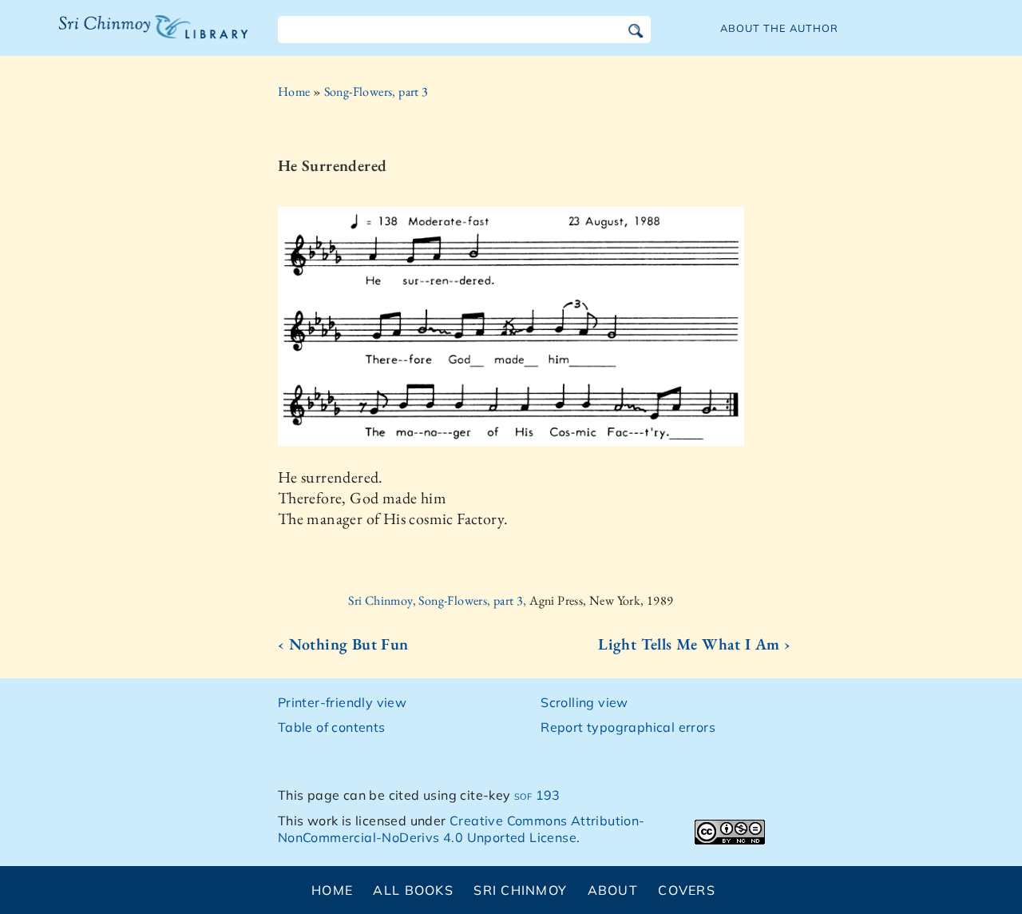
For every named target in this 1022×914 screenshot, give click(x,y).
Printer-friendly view (342, 702)
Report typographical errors (628, 727)
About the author (779, 28)
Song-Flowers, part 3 (376, 91)
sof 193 (537, 795)
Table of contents (332, 727)
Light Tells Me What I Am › (694, 644)
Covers (686, 890)
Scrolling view (584, 702)
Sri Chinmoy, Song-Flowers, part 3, (438, 600)
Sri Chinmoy (520, 890)
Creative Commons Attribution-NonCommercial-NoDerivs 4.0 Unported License (461, 829)
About (613, 890)
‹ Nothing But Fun (343, 644)
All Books (413, 890)
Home (294, 91)
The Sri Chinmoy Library (120, 36)
